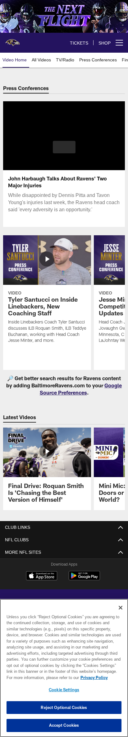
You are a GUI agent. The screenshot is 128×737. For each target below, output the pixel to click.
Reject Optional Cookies (64, 707)
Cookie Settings (64, 689)
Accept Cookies (64, 725)
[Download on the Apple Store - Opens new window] (41, 576)
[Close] (120, 608)
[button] (64, 151)
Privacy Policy (40, 677)
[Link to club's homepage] (12, 40)
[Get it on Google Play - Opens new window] (84, 578)
